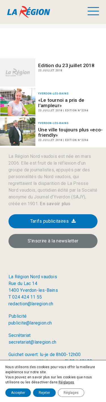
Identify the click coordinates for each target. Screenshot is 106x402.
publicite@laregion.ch (30, 323)
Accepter (18, 393)
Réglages (66, 382)
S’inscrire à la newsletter (53, 241)
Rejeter (44, 393)
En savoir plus (54, 203)
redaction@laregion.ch (30, 303)
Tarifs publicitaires (49, 221)
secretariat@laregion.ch (32, 342)
